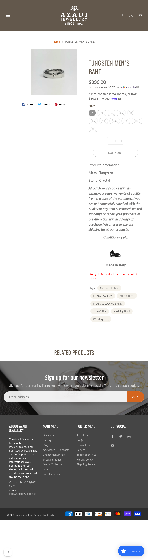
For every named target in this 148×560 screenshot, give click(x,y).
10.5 (114, 120)
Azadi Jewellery (24, 515)
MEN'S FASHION (103, 295)
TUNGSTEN (99, 311)
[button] (116, 87)
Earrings (48, 440)
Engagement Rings (54, 454)
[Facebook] (112, 437)
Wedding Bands (52, 459)
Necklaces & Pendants (56, 449)
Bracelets (48, 435)
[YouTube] (112, 445)
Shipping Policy (86, 464)
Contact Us (83, 445)
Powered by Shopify (44, 515)
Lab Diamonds (51, 474)
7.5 (102, 112)
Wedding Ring (101, 319)
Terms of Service (86, 454)
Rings (46, 445)
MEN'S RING (127, 295)
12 (93, 128)
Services (82, 449)
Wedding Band (122, 311)
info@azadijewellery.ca (22, 493)
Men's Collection (109, 288)
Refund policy (85, 459)
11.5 (136, 120)
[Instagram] (129, 437)
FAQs (80, 440)
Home (56, 41)
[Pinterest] (121, 437)
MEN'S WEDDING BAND (107, 303)
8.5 (121, 112)
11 (125, 120)
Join (135, 396)
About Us (82, 435)
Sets (45, 469)
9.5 (93, 120)
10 (103, 120)
